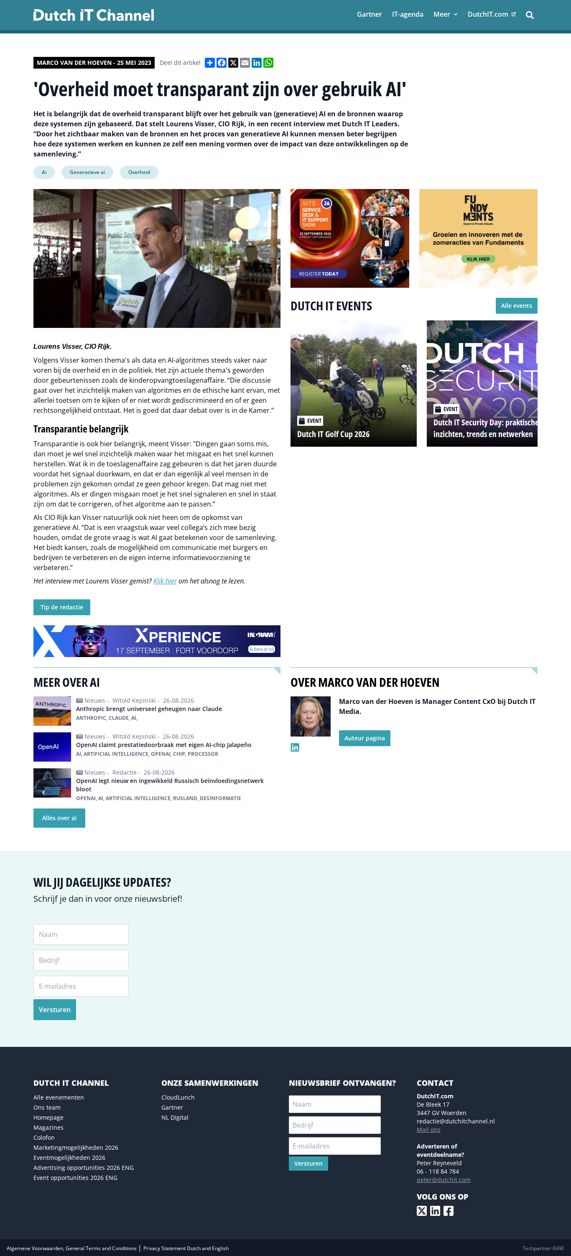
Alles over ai (59, 818)
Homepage (48, 1117)
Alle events (516, 306)
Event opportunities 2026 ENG (75, 1178)
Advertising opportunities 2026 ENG (83, 1168)
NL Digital (175, 1117)
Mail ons (429, 1129)
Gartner (172, 1107)
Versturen (55, 1009)
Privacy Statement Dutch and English (186, 1248)
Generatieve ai (87, 172)
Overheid (139, 172)
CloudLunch (178, 1097)
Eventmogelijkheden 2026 (69, 1157)
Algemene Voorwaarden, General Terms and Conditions (72, 1248)
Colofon (44, 1137)
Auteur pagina (364, 738)
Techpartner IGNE (543, 1248)
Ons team (47, 1107)
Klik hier (165, 581)
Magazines (48, 1127)
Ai (44, 172)
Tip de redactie (62, 607)
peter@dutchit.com (444, 1180)
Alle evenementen (58, 1097)
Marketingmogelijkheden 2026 (75, 1147)
